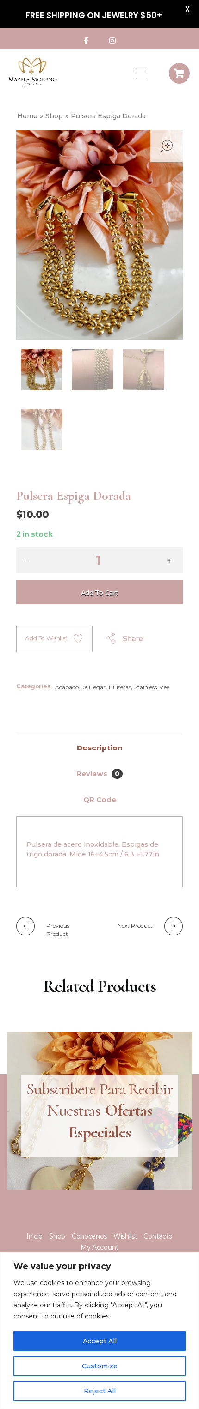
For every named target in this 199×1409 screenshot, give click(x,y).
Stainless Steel (152, 687)
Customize (100, 1366)
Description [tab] (100, 747)
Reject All (100, 1391)
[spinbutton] (99, 560)
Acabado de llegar (80, 687)
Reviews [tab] (97, 773)
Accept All (100, 1341)
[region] (99, 1330)
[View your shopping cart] (179, 73)
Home (27, 116)
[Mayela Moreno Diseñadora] (32, 72)
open (166, 146)
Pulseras (120, 687)
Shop (54, 116)
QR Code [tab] (99, 799)
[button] (171, 561)
